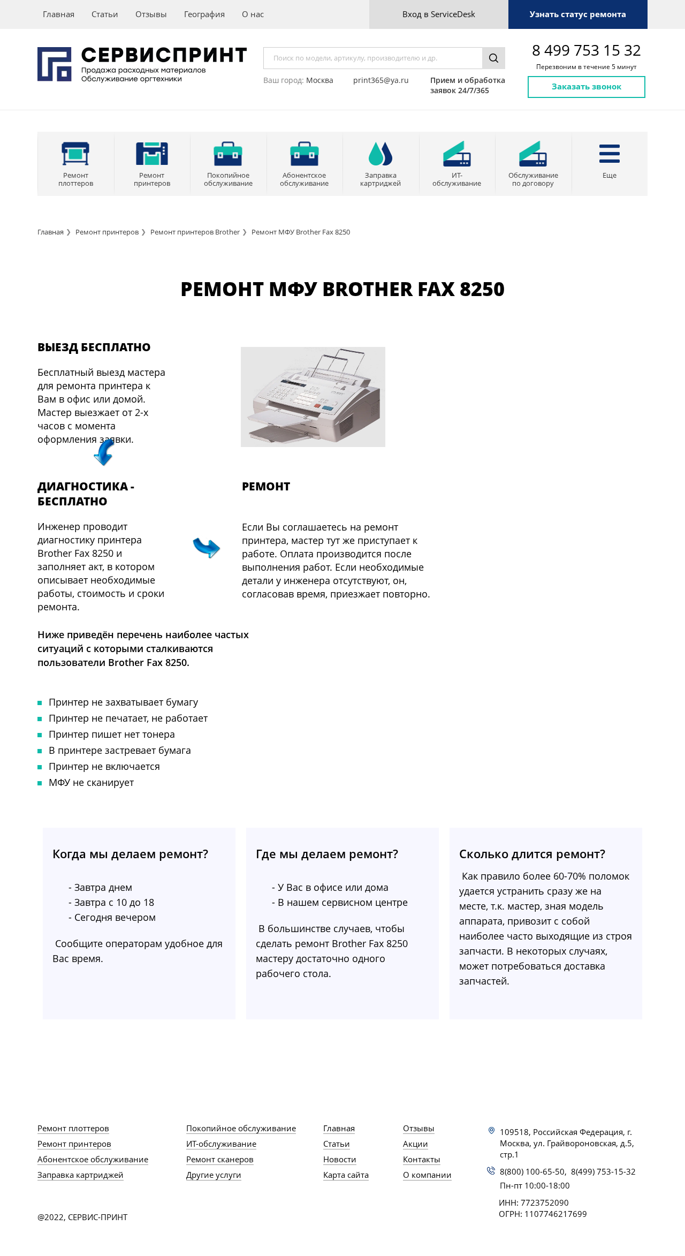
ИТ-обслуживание (221, 1143)
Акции (415, 1143)
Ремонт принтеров (107, 232)
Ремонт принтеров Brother (195, 232)
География (204, 14)
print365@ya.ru (381, 80)
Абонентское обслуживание (92, 1159)
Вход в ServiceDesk (438, 14)
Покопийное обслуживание (241, 1128)
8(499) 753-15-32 (603, 1171)
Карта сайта (346, 1174)
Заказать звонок (586, 86)
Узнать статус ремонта (578, 14)
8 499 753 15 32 (586, 50)
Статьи (105, 14)
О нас (253, 14)
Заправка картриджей (80, 1174)
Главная (58, 14)
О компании (427, 1174)
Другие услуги (213, 1174)
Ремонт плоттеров (73, 1128)
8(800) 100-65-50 (532, 1171)
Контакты (421, 1159)
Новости (339, 1159)
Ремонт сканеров (220, 1159)
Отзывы (151, 14)
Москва (319, 80)
